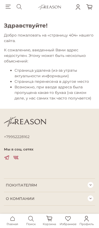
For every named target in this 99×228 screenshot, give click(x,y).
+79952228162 (17, 136)
